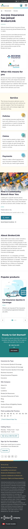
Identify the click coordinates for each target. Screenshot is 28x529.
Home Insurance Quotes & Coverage (12, 367)
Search (7, 217)
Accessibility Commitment (8, 470)
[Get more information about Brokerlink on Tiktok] (16, 456)
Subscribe (5, 450)
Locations (4, 391)
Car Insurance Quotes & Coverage (11, 364)
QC (5, 416)
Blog (2, 399)
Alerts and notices (6, 407)
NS (20, 413)
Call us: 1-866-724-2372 (10, 436)
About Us (4, 385)
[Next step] (25, 320)
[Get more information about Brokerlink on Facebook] (2, 456)
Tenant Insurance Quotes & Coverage (12, 370)
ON (26, 413)
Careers (3, 388)
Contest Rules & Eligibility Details (11, 404)
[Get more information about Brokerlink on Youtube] (9, 456)
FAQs (2, 401)
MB (8, 413)
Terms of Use (4, 464)
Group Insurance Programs (9, 375)
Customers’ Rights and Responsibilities (12, 478)
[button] (17, 1)
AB (2, 413)
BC (5, 413)
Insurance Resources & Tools (10, 396)
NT (17, 413)
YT (10, 416)
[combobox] (14, 212)
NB (11, 413)
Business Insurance (7, 372)
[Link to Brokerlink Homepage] (1, 11)
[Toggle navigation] (26, 5)
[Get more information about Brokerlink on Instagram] (12, 456)
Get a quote (21, 331)
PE (2, 416)
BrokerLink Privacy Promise (9, 467)
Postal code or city (6, 210)
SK (8, 416)
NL (14, 413)
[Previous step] (2, 320)
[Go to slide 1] (12, 320)
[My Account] (21, 5)
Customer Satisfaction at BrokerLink (11, 475)
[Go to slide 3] (15, 320)
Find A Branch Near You (9, 419)
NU (23, 413)
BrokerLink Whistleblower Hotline (11, 473)
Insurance (4, 378)
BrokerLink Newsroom (8, 393)
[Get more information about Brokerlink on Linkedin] (5, 456)
